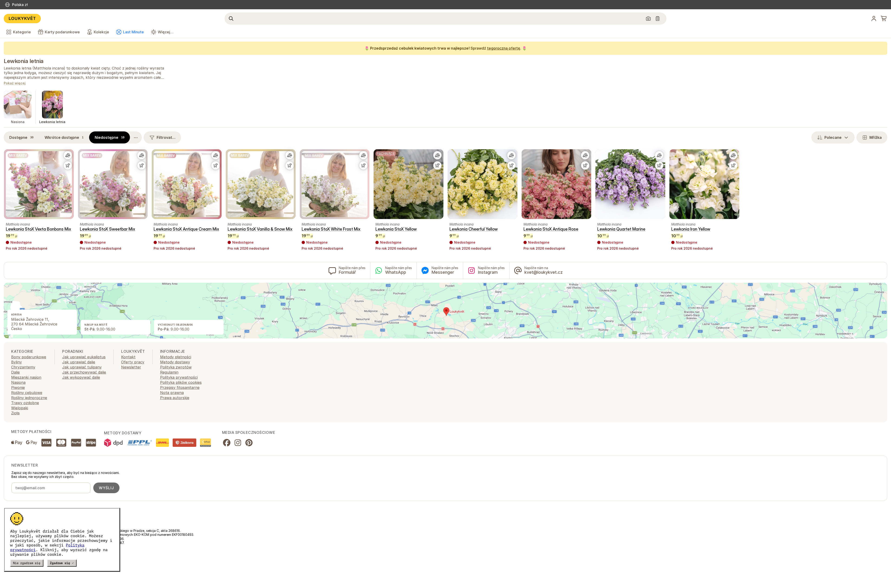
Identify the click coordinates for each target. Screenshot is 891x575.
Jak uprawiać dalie (78, 362)
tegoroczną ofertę (503, 48)
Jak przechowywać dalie (84, 372)
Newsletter (131, 367)
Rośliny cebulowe (26, 392)
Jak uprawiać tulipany (82, 367)
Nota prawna (172, 392)
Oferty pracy (132, 362)
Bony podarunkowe (28, 357)
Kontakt (128, 357)
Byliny (16, 362)
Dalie (15, 372)
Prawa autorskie (174, 397)
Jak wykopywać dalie (81, 377)
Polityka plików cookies (181, 382)
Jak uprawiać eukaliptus (84, 357)
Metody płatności (175, 357)
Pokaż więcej (15, 83)
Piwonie (18, 387)
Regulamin (169, 372)
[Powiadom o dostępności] (68, 165)
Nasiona (18, 382)
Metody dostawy (175, 362)
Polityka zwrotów (176, 367)
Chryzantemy (23, 367)
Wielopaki (19, 408)
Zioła (15, 413)
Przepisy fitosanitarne (180, 387)
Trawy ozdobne (25, 402)
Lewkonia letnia (24, 61)
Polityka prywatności (179, 377)
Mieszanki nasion (26, 377)
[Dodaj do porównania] (68, 155)
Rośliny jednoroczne (29, 397)
